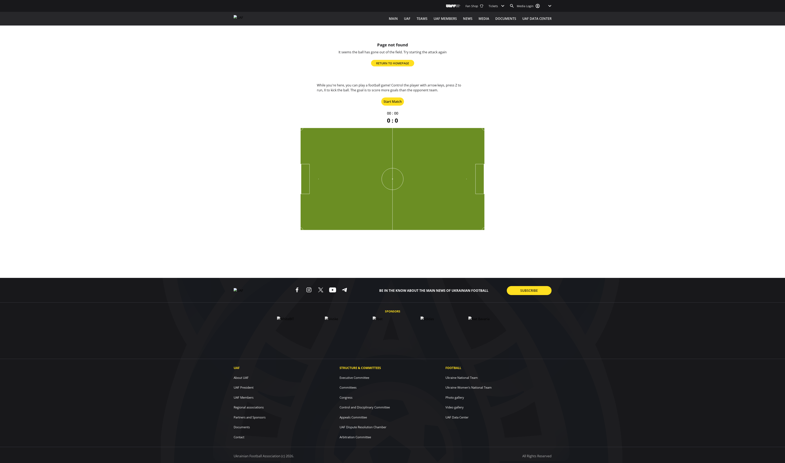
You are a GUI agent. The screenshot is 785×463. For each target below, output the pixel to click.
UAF (407, 18)
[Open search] (511, 5)
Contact (239, 437)
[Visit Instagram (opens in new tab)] (308, 289)
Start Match (393, 101)
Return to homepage (392, 63)
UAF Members (243, 397)
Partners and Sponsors (250, 417)
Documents (505, 18)
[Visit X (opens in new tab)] (320, 289)
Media (484, 18)
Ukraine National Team (461, 378)
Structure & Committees (360, 368)
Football (453, 368)
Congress (346, 397)
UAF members (445, 18)
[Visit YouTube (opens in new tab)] (332, 289)
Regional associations (249, 407)
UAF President (243, 387)
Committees (348, 387)
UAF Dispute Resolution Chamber (363, 427)
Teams (422, 18)
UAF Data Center (537, 18)
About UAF (241, 378)
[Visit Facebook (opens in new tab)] (297, 289)
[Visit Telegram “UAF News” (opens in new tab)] (344, 289)
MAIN (393, 18)
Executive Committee (354, 378)
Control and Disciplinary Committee (365, 407)
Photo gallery (454, 397)
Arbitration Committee (355, 437)
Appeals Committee (353, 417)
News (467, 18)
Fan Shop (471, 6)
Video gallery (454, 407)
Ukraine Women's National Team (468, 387)
